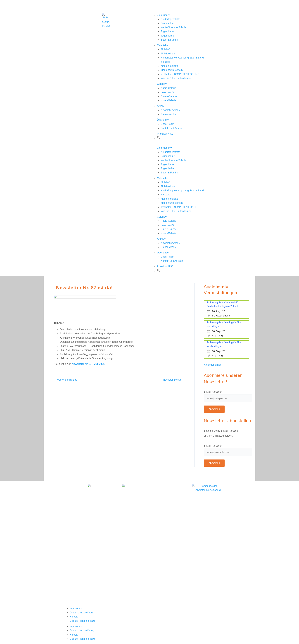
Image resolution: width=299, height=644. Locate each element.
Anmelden (214, 409)
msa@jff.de (135, 4)
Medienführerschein (172, 70)
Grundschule (168, 23)
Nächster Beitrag (174, 380)
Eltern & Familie (169, 39)
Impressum (76, 608)
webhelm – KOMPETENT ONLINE (180, 74)
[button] (158, 138)
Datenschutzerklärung (82, 612)
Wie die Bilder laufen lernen (176, 78)
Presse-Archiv (168, 114)
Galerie (161, 84)
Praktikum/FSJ (165, 133)
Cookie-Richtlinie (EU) (82, 621)
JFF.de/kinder (168, 53)
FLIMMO (165, 49)
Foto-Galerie (168, 92)
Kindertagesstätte (170, 19)
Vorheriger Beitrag (65, 380)
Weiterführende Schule (173, 27)
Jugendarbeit (168, 35)
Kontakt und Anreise (172, 128)
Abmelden (214, 463)
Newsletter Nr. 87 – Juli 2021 (88, 364)
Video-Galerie (168, 100)
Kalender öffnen (212, 364)
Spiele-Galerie (169, 96)
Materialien (163, 45)
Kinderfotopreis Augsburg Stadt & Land (182, 57)
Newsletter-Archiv (170, 110)
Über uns (162, 120)
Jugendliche (167, 31)
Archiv (160, 106)
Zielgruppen (163, 15)
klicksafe (165, 62)
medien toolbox (169, 66)
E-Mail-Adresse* (213, 391)
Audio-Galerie (168, 88)
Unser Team (167, 124)
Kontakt (74, 616)
